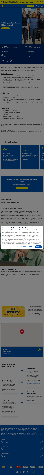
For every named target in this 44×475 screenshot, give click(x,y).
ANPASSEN (30, 246)
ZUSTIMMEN (38, 246)
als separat (37, 233)
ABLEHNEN (23, 246)
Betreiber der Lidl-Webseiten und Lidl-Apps (13, 229)
